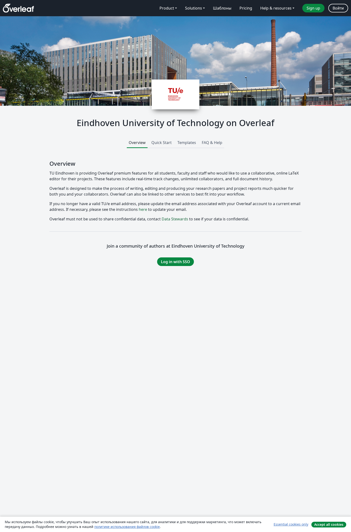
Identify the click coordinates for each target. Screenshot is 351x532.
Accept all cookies (328, 524)
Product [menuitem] (167, 8)
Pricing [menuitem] (245, 8)
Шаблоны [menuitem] (222, 8)
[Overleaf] (18, 8)
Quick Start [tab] (161, 142)
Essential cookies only (291, 524)
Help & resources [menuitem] (276, 8)
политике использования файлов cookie (127, 526)
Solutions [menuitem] (193, 8)
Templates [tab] (186, 142)
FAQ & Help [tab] (212, 142)
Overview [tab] (137, 142)
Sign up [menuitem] (313, 8)
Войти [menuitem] (338, 8)
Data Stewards (175, 219)
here (143, 209)
